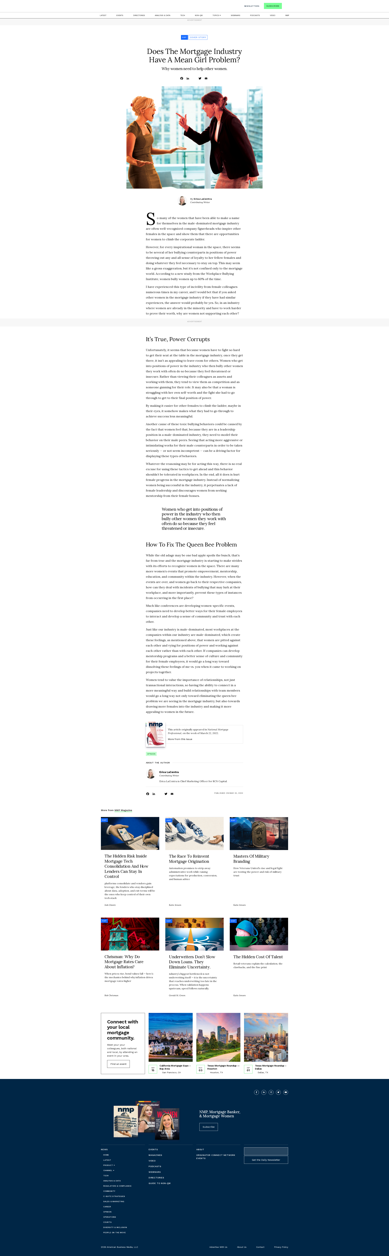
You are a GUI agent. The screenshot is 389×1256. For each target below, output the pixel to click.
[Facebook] (182, 78)
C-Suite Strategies (114, 1196)
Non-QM (199, 15)
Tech (182, 15)
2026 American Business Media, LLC (119, 1247)
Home (106, 1155)
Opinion (151, 754)
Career (107, 1207)
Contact (260, 1247)
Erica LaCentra (203, 198)
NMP (287, 15)
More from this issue (180, 739)
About (200, 1149)
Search (285, 6)
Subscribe (272, 6)
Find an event (118, 1064)
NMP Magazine (123, 810)
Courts (107, 1222)
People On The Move (114, 1232)
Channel (108, 1170)
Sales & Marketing (113, 1201)
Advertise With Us (218, 1247)
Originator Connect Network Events (215, 1156)
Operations (109, 1217)
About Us (241, 1247)
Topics (216, 15)
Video (272, 15)
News (104, 1149)
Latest (103, 15)
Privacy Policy (281, 1247)
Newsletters (251, 6)
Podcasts (255, 15)
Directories (139, 15)
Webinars (235, 15)
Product (108, 1165)
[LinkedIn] (188, 78)
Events (119, 15)
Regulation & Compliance (117, 1186)
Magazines (155, 1155)
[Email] (206, 78)
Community (109, 1191)
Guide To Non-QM (160, 1183)
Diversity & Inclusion (115, 1227)
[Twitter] (200, 78)
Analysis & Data (162, 15)
